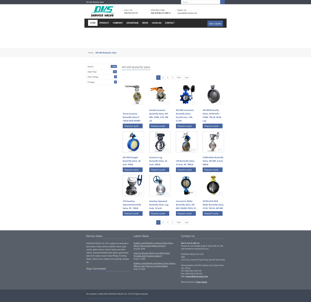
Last (186, 77)
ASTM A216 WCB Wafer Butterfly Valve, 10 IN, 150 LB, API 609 (213, 205)
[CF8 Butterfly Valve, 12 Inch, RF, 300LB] (186, 141)
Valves (90, 66)
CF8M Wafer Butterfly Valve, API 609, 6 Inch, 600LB (213, 161)
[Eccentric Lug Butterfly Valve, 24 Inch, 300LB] (160, 141)
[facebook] (93, 276)
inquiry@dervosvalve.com (197, 276)
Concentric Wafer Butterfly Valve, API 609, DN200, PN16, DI (186, 205)
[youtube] (102, 276)
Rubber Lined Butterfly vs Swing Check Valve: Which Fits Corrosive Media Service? (153, 244)
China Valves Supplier (132, 298)
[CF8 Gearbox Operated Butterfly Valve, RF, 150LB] (133, 185)
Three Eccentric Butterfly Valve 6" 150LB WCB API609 (131, 117)
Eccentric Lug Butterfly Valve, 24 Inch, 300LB (158, 161)
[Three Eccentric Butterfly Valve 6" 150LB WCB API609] (133, 94)
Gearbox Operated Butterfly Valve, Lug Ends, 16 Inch (158, 205)
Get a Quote (215, 23)
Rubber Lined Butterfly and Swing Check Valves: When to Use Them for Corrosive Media (155, 264)
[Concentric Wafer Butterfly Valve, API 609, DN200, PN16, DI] (186, 185)
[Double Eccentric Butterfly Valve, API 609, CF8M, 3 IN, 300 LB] (160, 94)
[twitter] (97, 276)
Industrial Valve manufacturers (107, 298)
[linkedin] (88, 276)
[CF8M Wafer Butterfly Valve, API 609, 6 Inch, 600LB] (213, 141)
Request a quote (131, 126)
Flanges (91, 82)
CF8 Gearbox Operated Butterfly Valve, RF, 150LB (132, 205)
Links (89, 298)
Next (179, 77)
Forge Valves (201, 281)
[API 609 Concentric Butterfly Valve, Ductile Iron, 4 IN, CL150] (186, 94)
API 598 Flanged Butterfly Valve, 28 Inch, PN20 (131, 161)
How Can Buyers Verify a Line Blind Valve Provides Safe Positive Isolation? (152, 254)
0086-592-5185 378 (131, 13)
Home (90, 52)
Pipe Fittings (93, 76)
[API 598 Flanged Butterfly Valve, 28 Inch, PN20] (133, 141)
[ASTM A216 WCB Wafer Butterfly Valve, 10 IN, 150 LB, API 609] (213, 185)
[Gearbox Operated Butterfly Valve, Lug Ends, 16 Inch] (160, 185)
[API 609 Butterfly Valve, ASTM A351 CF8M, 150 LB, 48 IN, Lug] (213, 94)
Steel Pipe (92, 71)
